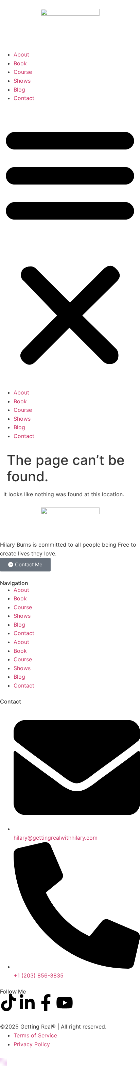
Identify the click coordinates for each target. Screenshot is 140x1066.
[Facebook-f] (45, 1002)
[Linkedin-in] (27, 1002)
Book (20, 63)
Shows (22, 80)
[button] (70, 245)
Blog (19, 89)
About (21, 54)
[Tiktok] (8, 1002)
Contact (24, 98)
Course (23, 71)
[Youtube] (64, 1002)
